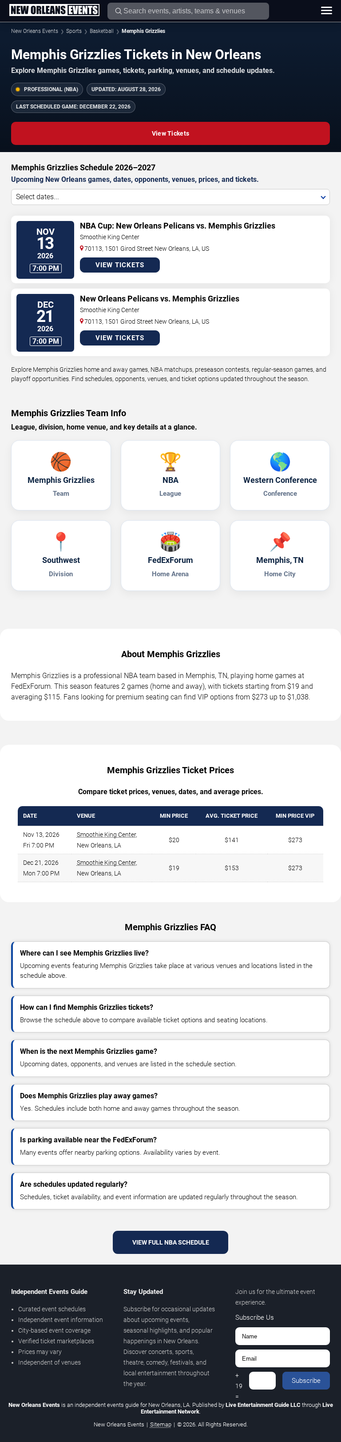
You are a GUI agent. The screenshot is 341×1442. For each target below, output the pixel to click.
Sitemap (160, 1424)
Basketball (102, 31)
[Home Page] (54, 11)
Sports (74, 31)
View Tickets (170, 133)
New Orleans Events (34, 31)
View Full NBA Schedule (170, 1242)
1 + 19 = (238, 1380)
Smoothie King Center (106, 834)
